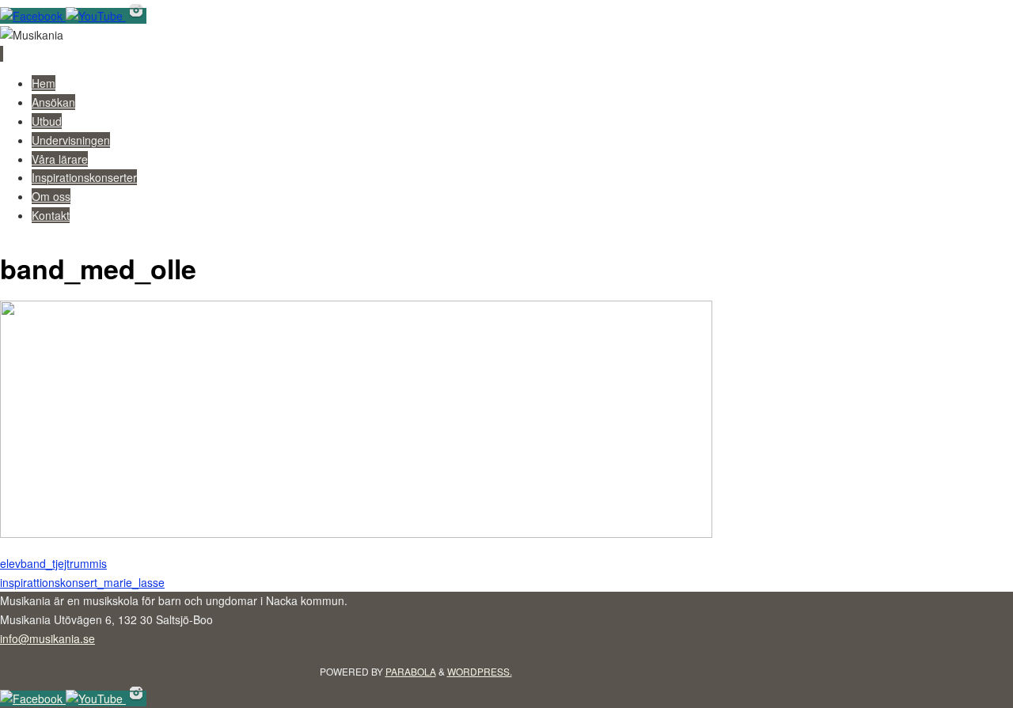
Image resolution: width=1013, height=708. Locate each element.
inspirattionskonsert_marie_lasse (82, 582)
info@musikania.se (47, 638)
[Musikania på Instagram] (136, 16)
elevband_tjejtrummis (53, 563)
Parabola (410, 671)
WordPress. (479, 671)
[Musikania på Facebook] (33, 16)
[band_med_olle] (356, 533)
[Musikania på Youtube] (96, 16)
